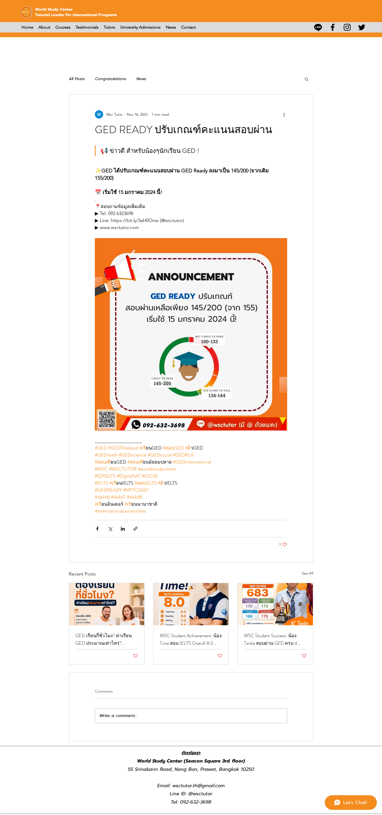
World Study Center (54, 9)
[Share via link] (135, 528)
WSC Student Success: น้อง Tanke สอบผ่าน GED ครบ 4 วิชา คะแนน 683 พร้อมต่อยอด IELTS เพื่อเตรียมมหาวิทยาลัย (274, 639)
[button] (306, 79)
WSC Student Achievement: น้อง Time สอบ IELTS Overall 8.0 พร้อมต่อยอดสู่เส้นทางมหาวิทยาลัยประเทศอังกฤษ (191, 639)
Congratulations (110, 79)
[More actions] (284, 114)
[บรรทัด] (318, 27)
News (141, 79)
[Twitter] (361, 27)
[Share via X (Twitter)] (110, 528)
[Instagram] (347, 27)
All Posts (77, 79)
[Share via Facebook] (97, 528)
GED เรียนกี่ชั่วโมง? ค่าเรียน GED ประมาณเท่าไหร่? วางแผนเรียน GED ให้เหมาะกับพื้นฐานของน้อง (103, 639)
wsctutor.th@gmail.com (198, 785)
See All (307, 573)
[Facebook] (332, 27)
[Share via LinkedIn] (122, 528)
